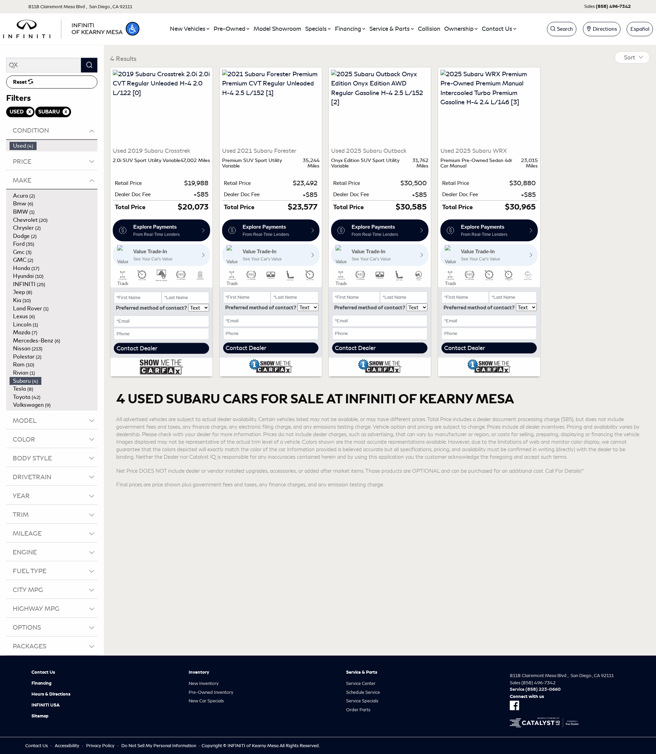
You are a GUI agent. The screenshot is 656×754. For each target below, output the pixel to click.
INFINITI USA (45, 705)
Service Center (360, 683)
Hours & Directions (50, 694)
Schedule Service (363, 692)
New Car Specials (206, 700)
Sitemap (40, 716)
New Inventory (204, 683)
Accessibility (67, 745)
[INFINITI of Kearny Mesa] (63, 27)
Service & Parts (361, 672)
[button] (132, 29)
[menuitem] (54, 146)
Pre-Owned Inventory (211, 692)
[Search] (89, 65)
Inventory (199, 672)
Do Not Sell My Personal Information (158, 745)
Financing (41, 683)
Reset (20, 82)
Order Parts (358, 709)
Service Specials (362, 700)
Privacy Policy (100, 745)
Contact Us (43, 672)
